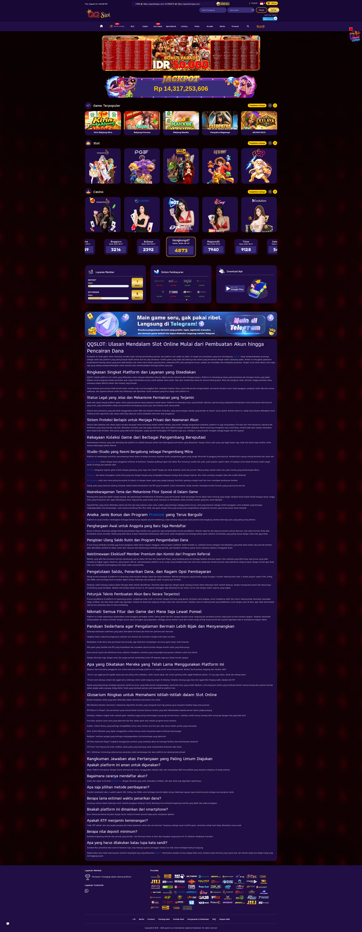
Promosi (235, 26)
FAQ (214, 919)
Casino (145, 26)
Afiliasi (274, 3)
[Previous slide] (270, 105)
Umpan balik (224, 919)
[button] (257, 53)
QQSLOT (236, 356)
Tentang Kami (164, 919)
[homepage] (101, 26)
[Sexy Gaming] (220, 214)
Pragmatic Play (93, 461)
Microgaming (92, 480)
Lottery (184, 26)
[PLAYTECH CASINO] (181, 214)
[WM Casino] (142, 214)
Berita (222, 26)
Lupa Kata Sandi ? (270, 15)
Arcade (210, 26)
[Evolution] (259, 214)
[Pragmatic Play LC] (103, 214)
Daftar (273, 9)
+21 (133, 919)
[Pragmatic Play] (103, 166)
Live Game (158, 26)
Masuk (261, 10)
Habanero (91, 475)
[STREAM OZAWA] (355, 35)
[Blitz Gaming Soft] (181, 166)
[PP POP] (259, 166)
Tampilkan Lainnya (257, 105)
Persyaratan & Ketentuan (198, 919)
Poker (197, 26)
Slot (132, 26)
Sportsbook (171, 26)
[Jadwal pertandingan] (223, 4)
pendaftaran (117, 780)
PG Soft (90, 469)
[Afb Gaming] (220, 166)
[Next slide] (275, 105)
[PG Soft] (142, 166)
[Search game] (248, 26)
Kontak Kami (178, 919)
